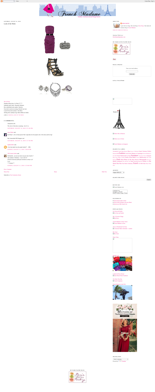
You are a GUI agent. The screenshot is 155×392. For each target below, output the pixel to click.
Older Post (104, 171)
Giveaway (141, 155)
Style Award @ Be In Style (120, 200)
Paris (118, 159)
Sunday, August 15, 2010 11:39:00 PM (20, 165)
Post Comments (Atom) (15, 175)
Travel (135, 163)
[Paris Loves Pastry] (121, 54)
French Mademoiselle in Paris (124, 155)
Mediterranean (143, 157)
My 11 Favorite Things (118, 216)
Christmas (144, 151)
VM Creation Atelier (12, 153)
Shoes (132, 161)
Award (119, 151)
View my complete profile (120, 30)
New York (149, 157)
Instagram (149, 155)
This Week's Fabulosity (127, 163)
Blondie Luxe (116, 255)
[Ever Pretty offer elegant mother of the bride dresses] (125, 351)
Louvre (137, 157)
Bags (123, 151)
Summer (145, 161)
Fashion (122, 153)
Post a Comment (7, 169)
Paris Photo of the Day (127, 159)
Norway (114, 159)
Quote (114, 161)
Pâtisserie (137, 159)
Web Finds (143, 163)
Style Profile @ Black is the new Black (123, 202)
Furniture (134, 155)
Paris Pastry (125, 23)
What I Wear (148, 163)
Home (55, 171)
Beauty (125, 151)
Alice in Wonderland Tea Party (120, 226)
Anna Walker (10, 132)
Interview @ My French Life (120, 204)
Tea (148, 161)
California (136, 151)
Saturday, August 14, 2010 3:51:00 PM (20, 128)
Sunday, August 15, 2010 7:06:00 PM (19, 149)
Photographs (143, 159)
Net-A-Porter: (7, 101)
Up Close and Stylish (117, 211)
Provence (149, 159)
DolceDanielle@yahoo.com (119, 37)
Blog (129, 151)
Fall (118, 153)
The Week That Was (117, 279)
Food (126, 153)
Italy (114, 157)
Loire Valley (118, 157)
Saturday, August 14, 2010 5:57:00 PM (20, 140)
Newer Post (6, 171)
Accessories (115, 151)
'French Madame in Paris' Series (120, 221)
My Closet (115, 232)
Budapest (132, 151)
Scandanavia (119, 161)
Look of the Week (130, 157)
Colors (149, 151)
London (123, 157)
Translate (124, 361)
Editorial (115, 153)
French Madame (132, 27)
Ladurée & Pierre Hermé (118, 274)
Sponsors (140, 161)
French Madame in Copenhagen (135, 153)
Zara (114, 165)
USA (139, 163)
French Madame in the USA (119, 284)
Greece (144, 155)
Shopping (136, 161)
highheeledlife (11, 144)
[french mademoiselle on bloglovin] (119, 128)
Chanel (140, 151)
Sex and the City (126, 161)
